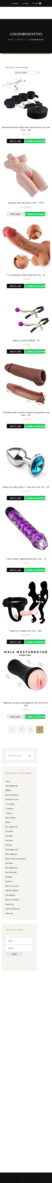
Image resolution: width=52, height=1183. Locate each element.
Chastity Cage (11, 799)
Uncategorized (12, 899)
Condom (9, 808)
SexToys (8, 881)
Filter (14, 954)
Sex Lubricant (11, 867)
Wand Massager (12, 908)
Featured (9, 831)
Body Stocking (12, 795)
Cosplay (8, 813)
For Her (8, 836)
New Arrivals (11, 854)
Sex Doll (9, 863)
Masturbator (11, 849)
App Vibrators (11, 786)
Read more (15, 214)
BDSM (8, 790)
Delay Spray (10, 817)
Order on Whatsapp (36, 141)
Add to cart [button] (15, 141)
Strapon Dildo (11, 890)
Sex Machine (11, 872)
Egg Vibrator (11, 827)
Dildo (7, 822)
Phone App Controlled (15, 858)
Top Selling (10, 895)
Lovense (8, 845)
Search (29, 756)
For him (8, 840)
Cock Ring (10, 804)
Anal (7, 781)
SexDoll (8, 877)
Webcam (9, 913)
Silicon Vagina (12, 886)
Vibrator (9, 904)
